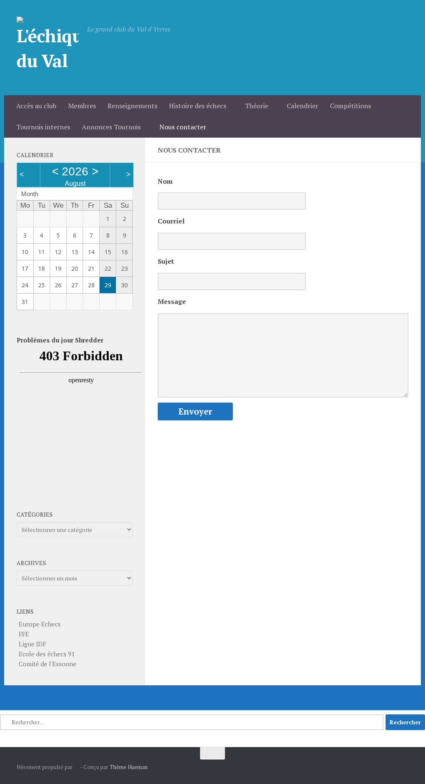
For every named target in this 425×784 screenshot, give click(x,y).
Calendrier (302, 105)
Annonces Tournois (111, 126)
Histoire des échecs (197, 105)
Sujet (166, 261)
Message (172, 301)
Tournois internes (43, 126)
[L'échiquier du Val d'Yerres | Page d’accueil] (48, 48)
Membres (82, 105)
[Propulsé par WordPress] (76, 767)
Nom (165, 181)
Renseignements (132, 105)
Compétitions (350, 105)
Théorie (256, 105)
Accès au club (36, 105)
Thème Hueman (129, 767)
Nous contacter (182, 126)
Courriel (171, 221)
